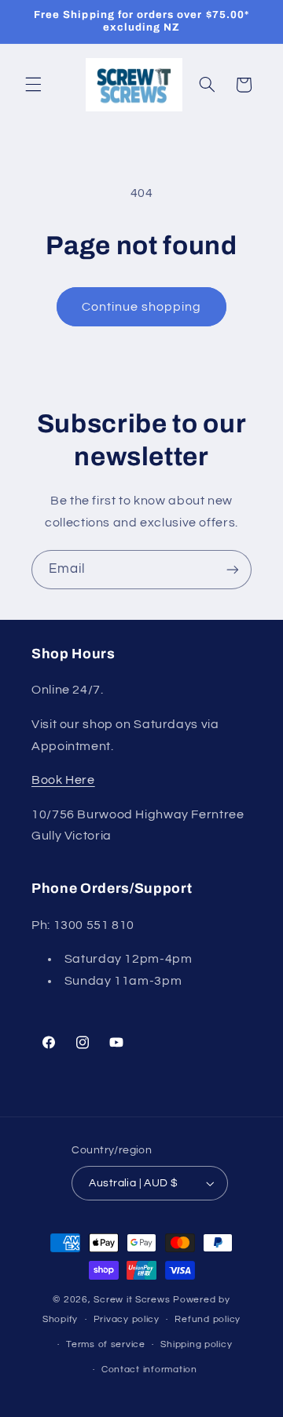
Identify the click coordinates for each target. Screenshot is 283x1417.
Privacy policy (127, 1319)
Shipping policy (196, 1344)
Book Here (63, 780)
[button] (33, 85)
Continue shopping (142, 307)
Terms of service (105, 1344)
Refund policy (208, 1319)
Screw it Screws (133, 1299)
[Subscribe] (233, 569)
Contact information (149, 1369)
